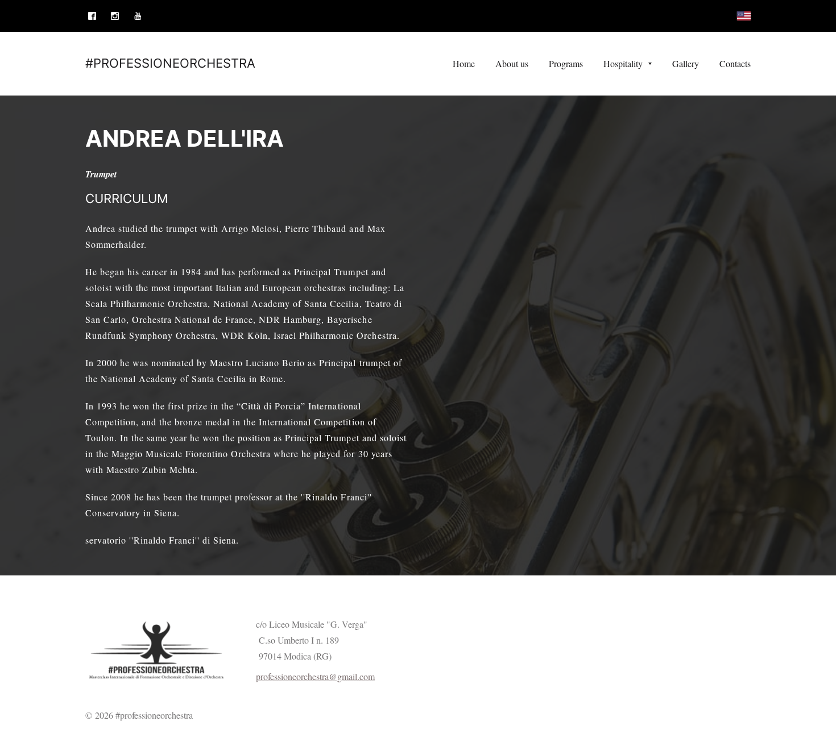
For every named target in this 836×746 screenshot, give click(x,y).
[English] (744, 16)
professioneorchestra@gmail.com (315, 676)
